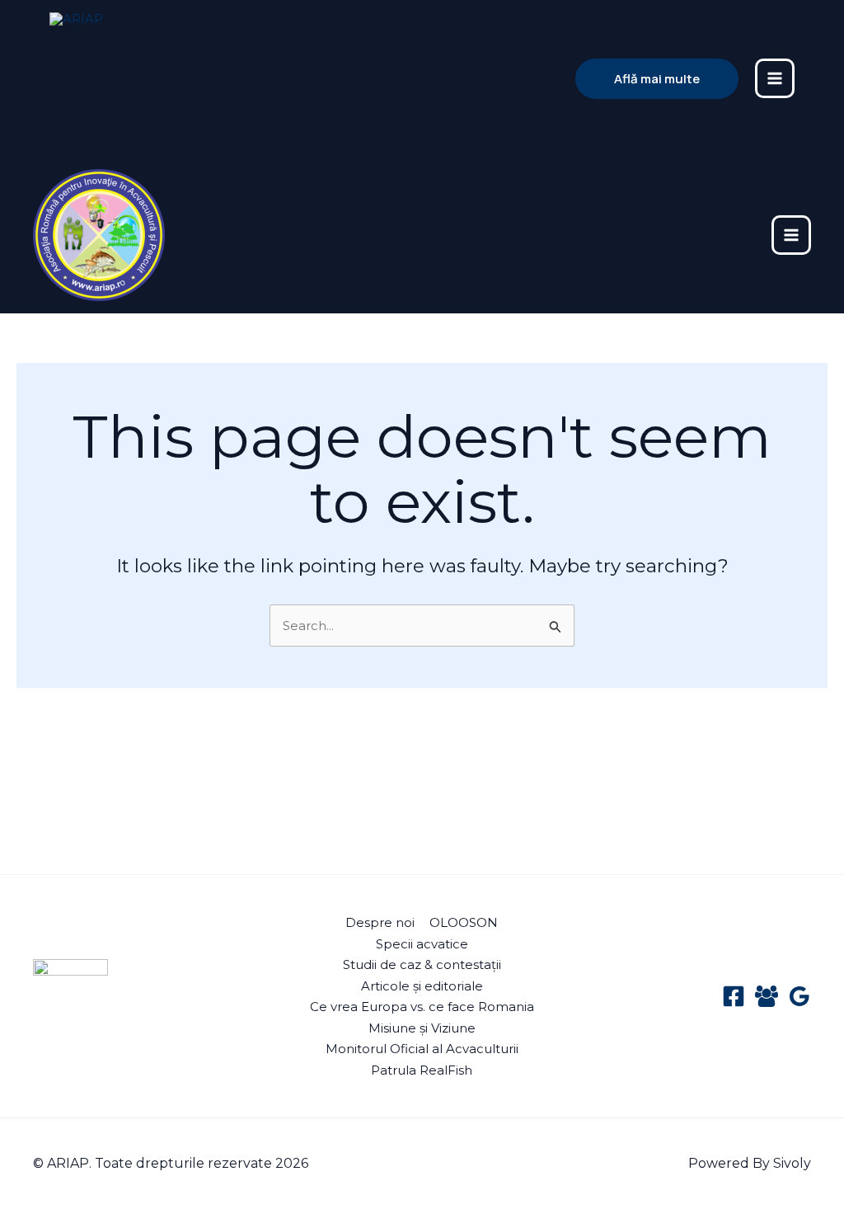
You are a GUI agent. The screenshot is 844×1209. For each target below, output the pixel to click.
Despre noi (380, 922)
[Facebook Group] (766, 996)
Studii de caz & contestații (422, 964)
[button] (656, 79)
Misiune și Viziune (422, 1028)
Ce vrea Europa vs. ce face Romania (422, 1006)
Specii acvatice (422, 944)
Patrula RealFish (421, 1070)
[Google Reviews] (799, 996)
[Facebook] (733, 996)
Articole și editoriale (422, 986)
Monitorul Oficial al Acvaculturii (422, 1048)
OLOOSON (463, 922)
